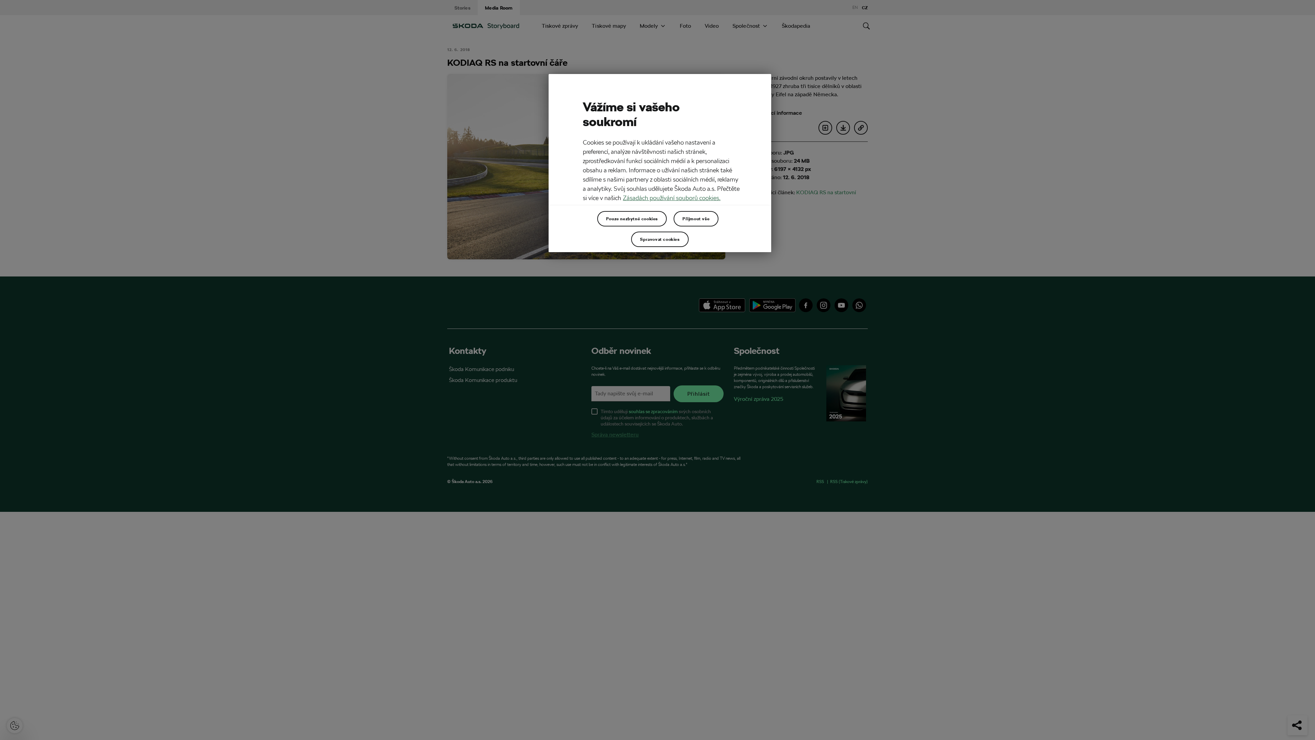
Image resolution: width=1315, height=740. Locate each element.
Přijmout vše (696, 218)
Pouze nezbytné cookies (632, 218)
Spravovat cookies (659, 239)
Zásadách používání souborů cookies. (672, 197)
